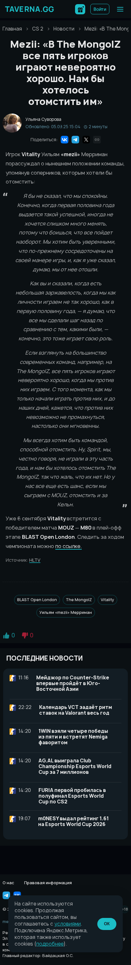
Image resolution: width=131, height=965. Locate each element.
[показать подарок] (80, 9)
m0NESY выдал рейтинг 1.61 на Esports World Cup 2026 (73, 821)
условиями (67, 923)
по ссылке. (68, 546)
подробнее (50, 944)
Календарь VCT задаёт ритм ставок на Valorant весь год (75, 710)
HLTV (34, 560)
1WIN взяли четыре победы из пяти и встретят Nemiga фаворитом (73, 737)
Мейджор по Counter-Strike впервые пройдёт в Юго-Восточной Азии (72, 683)
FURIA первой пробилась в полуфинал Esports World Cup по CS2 (72, 796)
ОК (107, 923)
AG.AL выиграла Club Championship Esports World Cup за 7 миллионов (74, 766)
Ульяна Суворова (43, 119)
